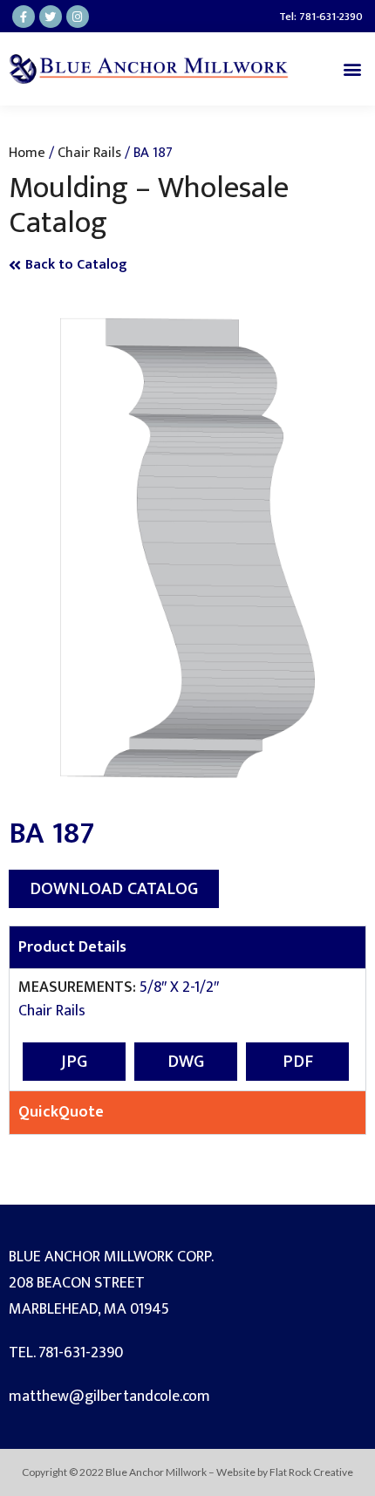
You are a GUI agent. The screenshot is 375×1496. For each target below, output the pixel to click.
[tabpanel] (187, 1029)
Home (27, 152)
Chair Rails (89, 152)
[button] (352, 68)
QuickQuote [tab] (61, 1112)
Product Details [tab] (72, 947)
